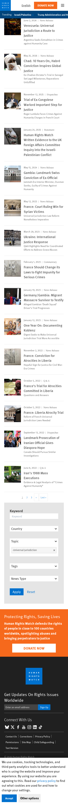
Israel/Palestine (22, 14)
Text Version (12, 748)
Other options (29, 798)
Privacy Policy (42, 736)
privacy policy (46, 780)
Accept (9, 798)
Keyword (16, 510)
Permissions (12, 742)
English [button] (26, 5)
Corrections (26, 736)
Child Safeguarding (44, 742)
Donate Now (45, 5)
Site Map (26, 742)
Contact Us (11, 736)
